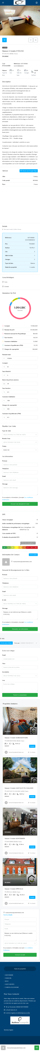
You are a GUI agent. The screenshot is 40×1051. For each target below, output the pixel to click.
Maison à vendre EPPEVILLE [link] (14, 889)
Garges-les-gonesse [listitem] (12, 987)
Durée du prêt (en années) (10, 380)
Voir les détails (33, 554)
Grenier (6, 286)
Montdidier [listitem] (9, 975)
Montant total (6, 354)
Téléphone (5, 468)
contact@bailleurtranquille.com (18, 1013)
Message (5, 484)
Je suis (4, 600)
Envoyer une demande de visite (20, 504)
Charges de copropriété (9, 405)
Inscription (5, 672)
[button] (30, 40)
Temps (4, 446)
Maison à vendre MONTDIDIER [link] (15, 838)
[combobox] (20, 435)
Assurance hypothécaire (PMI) (11, 413)
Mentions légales (8, 1030)
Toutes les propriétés (20, 969)
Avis (3, 680)
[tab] (4, 40)
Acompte (5, 363)
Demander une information (20, 629)
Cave (5, 282)
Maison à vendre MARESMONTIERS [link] (16, 738)
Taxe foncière (6, 388)
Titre (3, 663)
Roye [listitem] (6, 981)
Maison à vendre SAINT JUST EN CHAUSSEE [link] (19, 788)
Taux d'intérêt (6, 371)
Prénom (4, 461)
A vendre (5, 47)
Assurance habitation (8, 396)
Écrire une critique (6, 643)
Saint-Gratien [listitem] (9, 984)
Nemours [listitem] (8, 978)
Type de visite (6, 431)
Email (4, 476)
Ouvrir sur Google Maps (29, 171)
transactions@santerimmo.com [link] (16, 752)
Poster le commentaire (20, 695)
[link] (20, 721)
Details (32, 746)
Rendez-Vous (6, 438)
